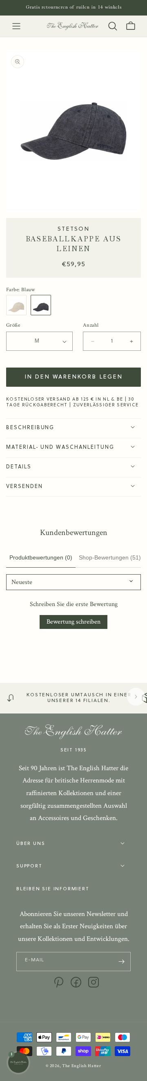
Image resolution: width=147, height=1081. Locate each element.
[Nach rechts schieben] (136, 697)
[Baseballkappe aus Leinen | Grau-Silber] (43, 305)
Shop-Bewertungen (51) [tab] (110, 557)
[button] (16, 26)
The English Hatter (81, 1066)
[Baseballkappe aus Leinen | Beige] (18, 305)
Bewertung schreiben (73, 621)
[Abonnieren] (121, 961)
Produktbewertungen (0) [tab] (40, 557)
